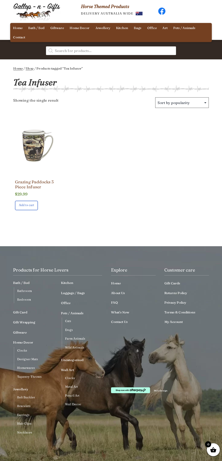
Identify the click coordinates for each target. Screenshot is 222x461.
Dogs (69, 330)
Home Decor (80, 28)
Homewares (26, 368)
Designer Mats (27, 359)
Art (165, 28)
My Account (173, 322)
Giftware (57, 28)
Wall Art (67, 370)
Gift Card (20, 312)
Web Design (160, 390)
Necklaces (24, 432)
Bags (137, 28)
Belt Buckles (26, 397)
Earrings (23, 415)
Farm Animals (75, 338)
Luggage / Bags (73, 293)
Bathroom (24, 291)
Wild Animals (74, 347)
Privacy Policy (175, 302)
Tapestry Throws (29, 377)
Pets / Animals (184, 28)
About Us (118, 293)
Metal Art (71, 387)
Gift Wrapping (24, 322)
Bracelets (24, 406)
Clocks (22, 350)
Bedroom (24, 299)
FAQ (114, 302)
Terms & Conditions (179, 312)
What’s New (120, 312)
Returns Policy (175, 293)
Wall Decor (73, 404)
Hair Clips (24, 423)
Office (152, 28)
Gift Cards (172, 283)
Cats (68, 321)
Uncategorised (72, 360)
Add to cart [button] (26, 205)
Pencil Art (72, 395)
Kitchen (122, 28)
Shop (30, 68)
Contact (19, 37)
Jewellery (102, 28)
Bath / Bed (36, 28)
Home (18, 28)
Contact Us (119, 322)
